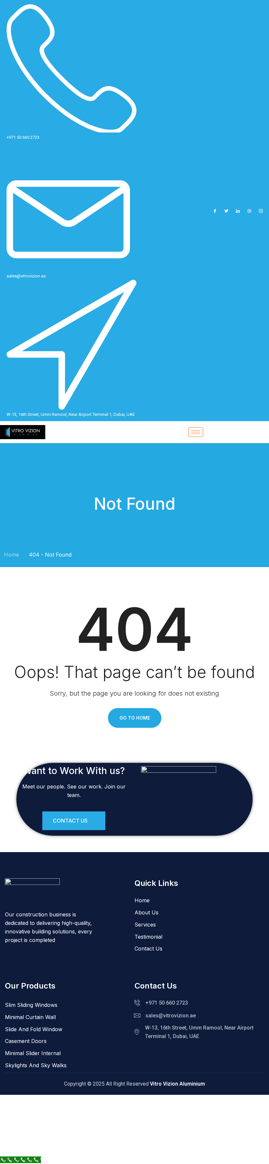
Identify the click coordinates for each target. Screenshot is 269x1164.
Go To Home (134, 718)
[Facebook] (215, 210)
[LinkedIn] (238, 210)
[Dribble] (249, 210)
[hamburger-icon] (195, 432)
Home (11, 554)
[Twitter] (226, 210)
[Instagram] (261, 210)
